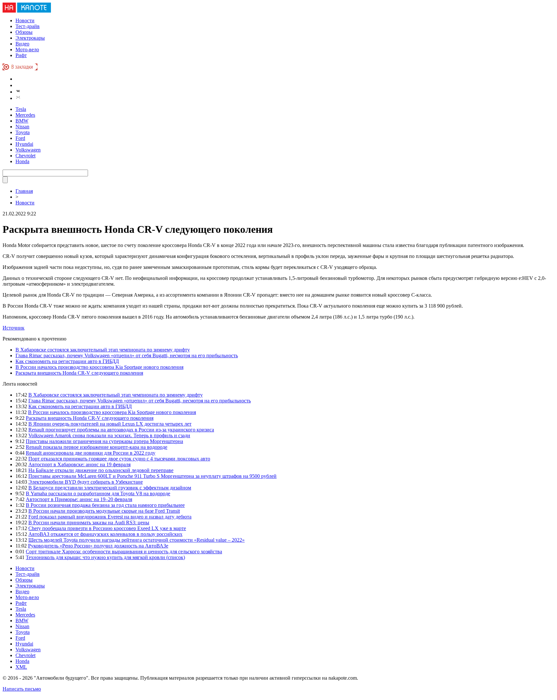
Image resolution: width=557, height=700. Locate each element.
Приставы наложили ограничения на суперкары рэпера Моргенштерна (104, 441)
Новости (24, 20)
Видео (22, 43)
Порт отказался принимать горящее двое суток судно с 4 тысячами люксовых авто (119, 458)
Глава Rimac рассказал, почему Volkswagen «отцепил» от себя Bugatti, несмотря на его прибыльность (126, 355)
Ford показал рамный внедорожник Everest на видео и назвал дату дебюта (109, 516)
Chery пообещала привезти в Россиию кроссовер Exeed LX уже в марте (107, 528)
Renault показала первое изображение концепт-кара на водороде (96, 447)
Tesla (20, 109)
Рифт (21, 55)
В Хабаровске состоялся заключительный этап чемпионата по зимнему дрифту (102, 349)
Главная (24, 191)
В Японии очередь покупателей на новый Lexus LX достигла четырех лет (109, 424)
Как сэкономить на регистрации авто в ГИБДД (67, 361)
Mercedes (25, 115)
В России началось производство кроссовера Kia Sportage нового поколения (99, 367)
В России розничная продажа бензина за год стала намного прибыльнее (105, 505)
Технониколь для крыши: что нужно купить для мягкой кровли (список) (105, 557)
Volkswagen (28, 150)
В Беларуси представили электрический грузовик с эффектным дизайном (109, 487)
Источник (13, 327)
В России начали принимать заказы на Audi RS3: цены (88, 522)
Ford (20, 138)
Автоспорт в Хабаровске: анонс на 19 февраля (79, 464)
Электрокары (30, 38)
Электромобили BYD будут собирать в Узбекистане (85, 482)
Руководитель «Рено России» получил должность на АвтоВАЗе (98, 545)
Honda (22, 161)
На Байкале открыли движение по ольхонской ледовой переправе (100, 470)
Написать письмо (22, 689)
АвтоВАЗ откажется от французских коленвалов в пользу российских (105, 534)
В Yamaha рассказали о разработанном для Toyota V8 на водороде (98, 493)
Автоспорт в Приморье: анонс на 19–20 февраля (79, 499)
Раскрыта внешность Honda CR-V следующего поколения (79, 373)
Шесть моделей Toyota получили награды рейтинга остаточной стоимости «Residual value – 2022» (136, 540)
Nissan (22, 126)
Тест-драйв (27, 26)
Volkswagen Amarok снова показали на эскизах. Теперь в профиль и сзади (109, 435)
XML (21, 667)
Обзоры (24, 32)
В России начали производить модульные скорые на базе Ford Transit (104, 511)
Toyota (22, 132)
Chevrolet (25, 155)
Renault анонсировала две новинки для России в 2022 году (90, 453)
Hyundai (24, 144)
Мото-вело (27, 49)
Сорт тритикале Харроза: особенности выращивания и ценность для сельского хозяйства (124, 551)
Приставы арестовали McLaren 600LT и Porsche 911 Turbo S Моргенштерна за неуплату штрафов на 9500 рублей (152, 476)
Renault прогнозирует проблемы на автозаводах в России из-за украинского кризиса (121, 429)
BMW (21, 120)
